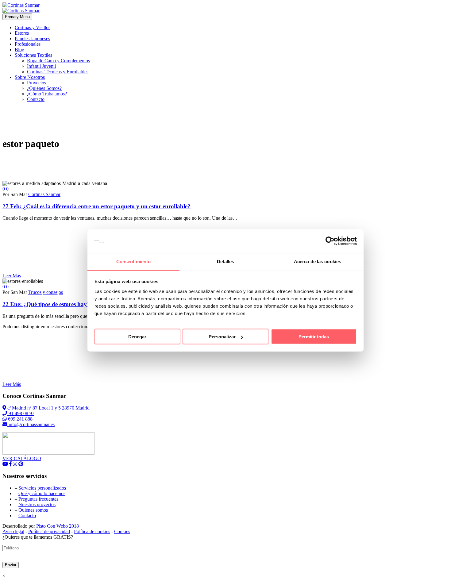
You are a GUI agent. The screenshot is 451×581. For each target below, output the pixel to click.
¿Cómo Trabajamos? (47, 93)
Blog (19, 49)
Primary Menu (17, 16)
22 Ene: (46, 304)
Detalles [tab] (225, 261)
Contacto (35, 99)
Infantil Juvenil (41, 66)
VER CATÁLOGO (21, 458)
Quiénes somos (33, 510)
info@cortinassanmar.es (31, 424)
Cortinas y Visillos (32, 27)
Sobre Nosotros (30, 77)
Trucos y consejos (45, 292)
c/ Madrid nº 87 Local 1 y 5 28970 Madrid (48, 407)
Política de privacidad (49, 531)
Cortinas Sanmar (44, 194)
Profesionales (27, 44)
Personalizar (222, 336)
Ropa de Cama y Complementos (58, 60)
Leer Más (11, 275)
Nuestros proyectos (37, 504)
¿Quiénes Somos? (44, 88)
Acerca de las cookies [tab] (317, 261)
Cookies (122, 531)
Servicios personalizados (42, 488)
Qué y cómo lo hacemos (41, 493)
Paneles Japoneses (32, 38)
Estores (22, 33)
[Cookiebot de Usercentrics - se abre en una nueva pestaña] (330, 241)
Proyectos (36, 82)
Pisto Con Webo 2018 (57, 526)
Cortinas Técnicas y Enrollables (57, 71)
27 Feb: (96, 206)
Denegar (137, 336)
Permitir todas (314, 336)
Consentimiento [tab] (133, 261)
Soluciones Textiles (33, 55)
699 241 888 (20, 418)
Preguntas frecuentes (38, 499)
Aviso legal (13, 531)
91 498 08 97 (20, 413)
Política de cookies (92, 531)
